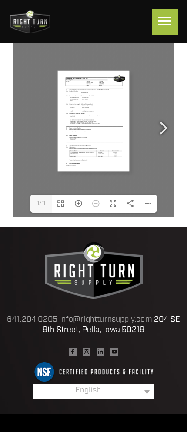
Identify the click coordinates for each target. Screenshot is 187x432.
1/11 (41, 203)
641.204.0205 (32, 320)
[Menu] (165, 22)
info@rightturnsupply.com (105, 320)
